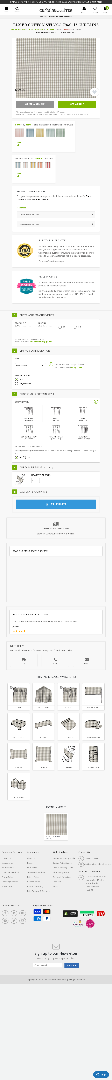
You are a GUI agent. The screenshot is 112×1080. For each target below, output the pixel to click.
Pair (21, 379)
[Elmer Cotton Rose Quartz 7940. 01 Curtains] (19, 133)
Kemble (38, 158)
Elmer (18, 124)
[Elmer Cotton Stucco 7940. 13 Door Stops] (18, 784)
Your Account (7, 863)
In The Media (32, 867)
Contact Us (6, 858)
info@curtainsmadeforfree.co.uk (98, 864)
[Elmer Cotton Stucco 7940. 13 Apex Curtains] (43, 694)
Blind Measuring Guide (63, 867)
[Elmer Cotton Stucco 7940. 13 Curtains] (18, 694)
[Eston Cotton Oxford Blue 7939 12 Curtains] (18, 165)
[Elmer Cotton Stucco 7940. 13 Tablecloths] (18, 724)
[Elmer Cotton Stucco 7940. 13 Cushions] (43, 754)
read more (21, 208)
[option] (56, 826)
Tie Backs (68, 768)
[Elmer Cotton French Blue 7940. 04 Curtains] (50, 133)
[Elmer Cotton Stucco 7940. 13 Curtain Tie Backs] (68, 754)
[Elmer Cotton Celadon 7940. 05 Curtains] (60, 133)
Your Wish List (8, 867)
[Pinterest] (14, 913)
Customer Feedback (10, 872)
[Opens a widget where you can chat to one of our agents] (101, 1075)
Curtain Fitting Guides (62, 863)
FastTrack (57, 881)
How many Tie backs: (41, 475)
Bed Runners (68, 738)
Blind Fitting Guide (61, 872)
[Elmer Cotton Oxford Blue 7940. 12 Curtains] (30, 133)
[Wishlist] (95, 8)
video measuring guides (41, 341)
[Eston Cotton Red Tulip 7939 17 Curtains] (47, 165)
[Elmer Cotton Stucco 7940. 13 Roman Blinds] (93, 694)
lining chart (76, 367)
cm (64, 327)
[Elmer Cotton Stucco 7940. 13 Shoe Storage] (93, 754)
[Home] (55, 11)
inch (79, 327)
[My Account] (84, 8)
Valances (68, 708)
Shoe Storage (93, 768)
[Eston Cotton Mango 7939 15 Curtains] (40, 165)
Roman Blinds (93, 708)
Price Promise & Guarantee (39, 891)
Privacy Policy (33, 877)
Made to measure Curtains (27, 29)
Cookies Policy (33, 881)
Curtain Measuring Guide (64, 858)
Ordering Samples (10, 881)
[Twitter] (14, 921)
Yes (20, 457)
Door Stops (18, 797)
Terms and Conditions (37, 872)
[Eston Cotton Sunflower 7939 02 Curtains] (33, 165)
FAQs (55, 886)
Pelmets (43, 738)
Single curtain (25, 384)
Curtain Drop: (45, 324)
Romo (50, 29)
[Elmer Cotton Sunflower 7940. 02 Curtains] (40, 133)
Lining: (18, 358)
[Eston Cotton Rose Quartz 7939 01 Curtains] (25, 165)
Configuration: (22, 375)
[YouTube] (5, 921)
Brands (30, 863)
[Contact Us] (22, 921)
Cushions (44, 768)
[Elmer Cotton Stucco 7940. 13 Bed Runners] (68, 724)
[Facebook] (5, 913)
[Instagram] (22, 913)
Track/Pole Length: (23, 324)
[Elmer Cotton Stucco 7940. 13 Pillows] (18, 754)
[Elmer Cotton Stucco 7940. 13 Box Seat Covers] (93, 724)
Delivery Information (62, 877)
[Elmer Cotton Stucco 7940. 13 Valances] (68, 694)
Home (37, 33)
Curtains (45, 33)
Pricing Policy (7, 877)
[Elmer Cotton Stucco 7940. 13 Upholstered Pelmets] (43, 724)
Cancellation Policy (35, 886)
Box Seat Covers (93, 738)
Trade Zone (7, 886)
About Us (31, 858)
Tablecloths (18, 738)
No (28, 457)
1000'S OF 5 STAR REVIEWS (56, 16)
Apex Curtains (43, 708)
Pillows (18, 768)
